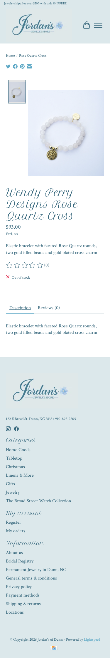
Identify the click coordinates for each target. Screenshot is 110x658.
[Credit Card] (53, 649)
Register (13, 522)
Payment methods (23, 595)
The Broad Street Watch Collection (38, 501)
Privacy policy (19, 587)
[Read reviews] (25, 265)
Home (10, 55)
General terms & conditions (31, 578)
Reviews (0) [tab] (49, 308)
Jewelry (13, 492)
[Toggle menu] (98, 25)
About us (14, 553)
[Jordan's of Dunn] (39, 25)
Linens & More (20, 475)
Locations (15, 612)
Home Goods (18, 450)
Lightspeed (92, 639)
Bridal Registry (19, 561)
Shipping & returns (23, 604)
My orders (15, 531)
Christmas (15, 467)
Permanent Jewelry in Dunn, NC (36, 570)
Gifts (10, 484)
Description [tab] (20, 308)
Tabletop (14, 458)
